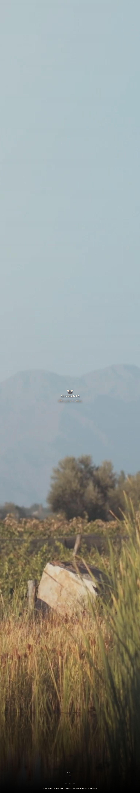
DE (74, 784)
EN (70, 784)
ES (66, 784)
